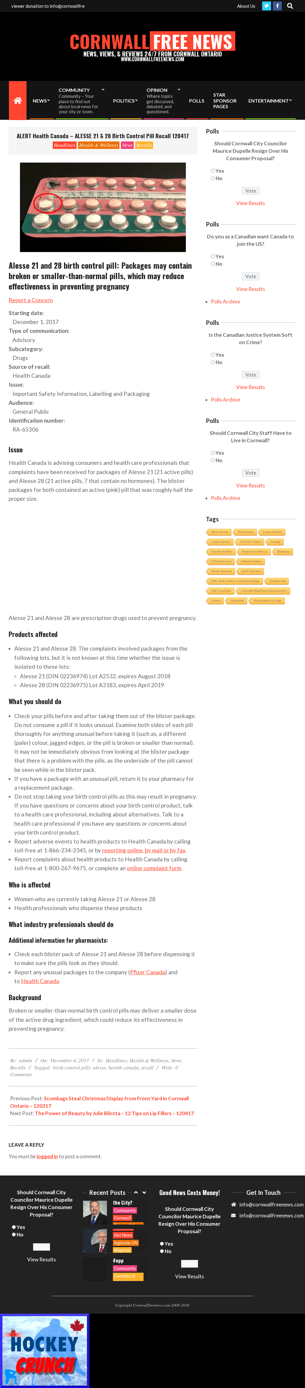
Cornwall (122, 1217)
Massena (283, 551)
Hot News (123, 1235)
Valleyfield (237, 600)
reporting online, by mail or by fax (144, 850)
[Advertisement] (103, 554)
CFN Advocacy (221, 561)
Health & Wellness (98, 144)
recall (147, 1067)
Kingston (122, 1250)
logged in (47, 1156)
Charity (275, 541)
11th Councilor (221, 590)
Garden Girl (277, 581)
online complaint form (154, 868)
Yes (220, 171)
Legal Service (220, 541)
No (219, 178)
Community (125, 1210)
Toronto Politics (250, 541)
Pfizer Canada (147, 972)
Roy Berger (245, 532)
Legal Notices (272, 532)
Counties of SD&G (124, 1279)
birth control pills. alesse (79, 1067)
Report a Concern (31, 300)
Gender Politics (221, 551)
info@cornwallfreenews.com (271, 1215)
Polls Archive (225, 301)
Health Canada (40, 981)
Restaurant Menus (254, 551)
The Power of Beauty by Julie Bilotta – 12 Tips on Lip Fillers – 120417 (114, 1113)
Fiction (215, 600)
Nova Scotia (219, 532)
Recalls (144, 144)
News (127, 144)
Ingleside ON (126, 1242)
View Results (250, 203)
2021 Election (251, 571)
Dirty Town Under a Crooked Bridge (235, 581)
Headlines (64, 144)
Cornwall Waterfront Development (264, 590)
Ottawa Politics (251, 561)
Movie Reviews (221, 571)
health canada (123, 1067)
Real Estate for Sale (267, 600)
